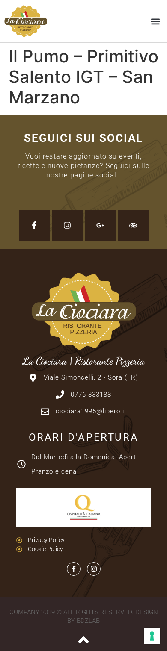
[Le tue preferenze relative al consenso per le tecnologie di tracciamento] (152, 636)
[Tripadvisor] (133, 225)
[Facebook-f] (34, 225)
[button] (156, 21)
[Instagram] (67, 225)
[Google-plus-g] (100, 225)
